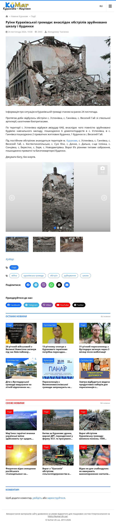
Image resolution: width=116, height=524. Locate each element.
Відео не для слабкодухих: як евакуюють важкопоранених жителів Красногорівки (94, 471)
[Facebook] (28, 285)
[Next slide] (104, 198)
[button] (17, 244)
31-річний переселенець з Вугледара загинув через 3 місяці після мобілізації (94, 349)
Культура (48, 360)
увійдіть (37, 497)
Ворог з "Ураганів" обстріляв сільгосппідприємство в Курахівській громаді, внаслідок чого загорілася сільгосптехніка (57, 471)
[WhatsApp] (51, 285)
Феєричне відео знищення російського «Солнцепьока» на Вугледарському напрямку (21, 471)
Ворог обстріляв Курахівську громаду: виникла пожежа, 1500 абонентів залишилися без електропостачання (94, 436)
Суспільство (49, 325)
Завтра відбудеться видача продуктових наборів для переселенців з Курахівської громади (94, 384)
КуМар (10, 259)
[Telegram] (36, 285)
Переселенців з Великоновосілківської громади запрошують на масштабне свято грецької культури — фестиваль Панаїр (57, 384)
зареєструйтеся (56, 497)
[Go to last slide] (12, 198)
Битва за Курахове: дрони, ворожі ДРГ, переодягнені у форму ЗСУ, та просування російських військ (57, 436)
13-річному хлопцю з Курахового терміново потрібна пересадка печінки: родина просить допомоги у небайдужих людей (56, 349)
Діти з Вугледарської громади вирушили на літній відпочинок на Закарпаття (18, 384)
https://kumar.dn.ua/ (58, 516)
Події (14, 267)
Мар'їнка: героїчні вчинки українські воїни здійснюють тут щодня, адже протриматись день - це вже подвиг (21, 436)
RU (101, 6)
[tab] (55, 228)
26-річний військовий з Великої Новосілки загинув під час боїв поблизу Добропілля (21, 349)
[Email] (67, 285)
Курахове (71, 140)
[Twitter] (59, 285)
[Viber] (43, 285)
